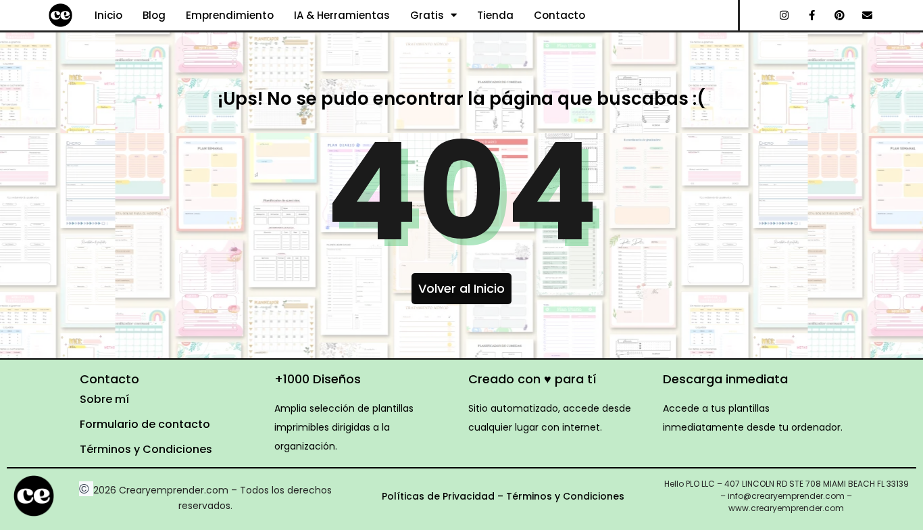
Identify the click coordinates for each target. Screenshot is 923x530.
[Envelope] (867, 15)
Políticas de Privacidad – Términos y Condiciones (503, 496)
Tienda (495, 15)
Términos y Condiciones (146, 449)
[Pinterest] (840, 15)
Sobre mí (104, 399)
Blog (154, 15)
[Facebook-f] (812, 15)
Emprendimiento (230, 15)
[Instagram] (784, 15)
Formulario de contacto (145, 424)
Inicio (108, 15)
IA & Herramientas (342, 15)
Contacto (559, 15)
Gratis (427, 15)
